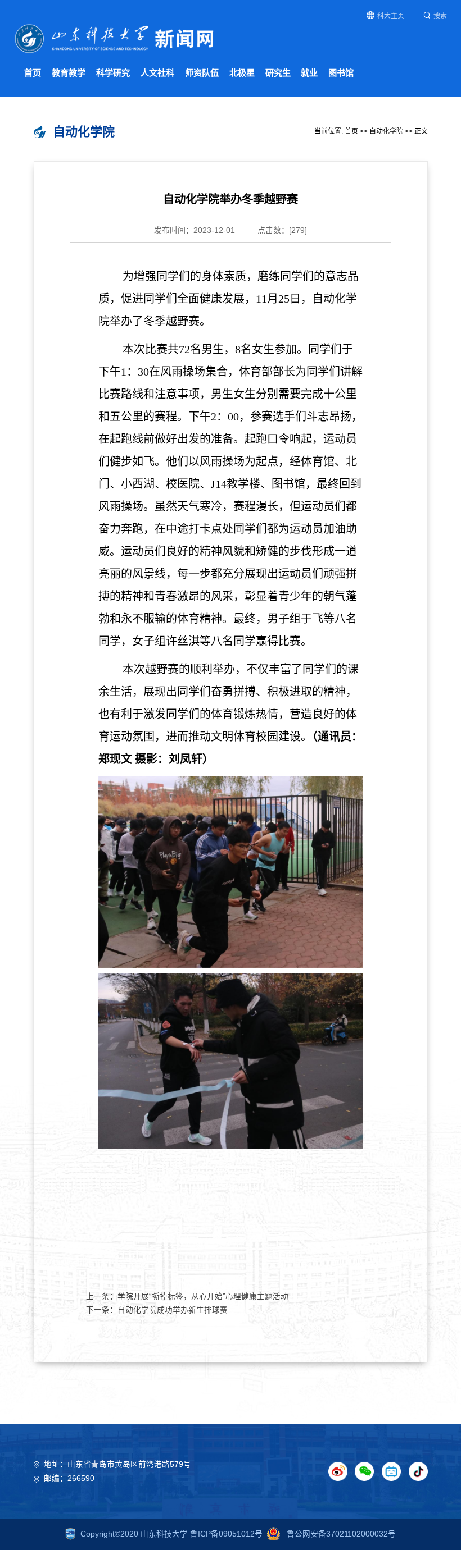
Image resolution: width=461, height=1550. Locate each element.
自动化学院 (386, 131)
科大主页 (390, 16)
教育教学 (68, 72)
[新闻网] (114, 38)
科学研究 (113, 72)
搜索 (440, 16)
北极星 (242, 72)
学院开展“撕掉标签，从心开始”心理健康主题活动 (202, 1296)
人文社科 (157, 72)
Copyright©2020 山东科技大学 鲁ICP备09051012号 (171, 1534)
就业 (309, 72)
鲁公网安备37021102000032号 (340, 1534)
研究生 (278, 72)
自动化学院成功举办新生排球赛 (172, 1310)
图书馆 (341, 72)
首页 (32, 72)
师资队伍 (202, 72)
